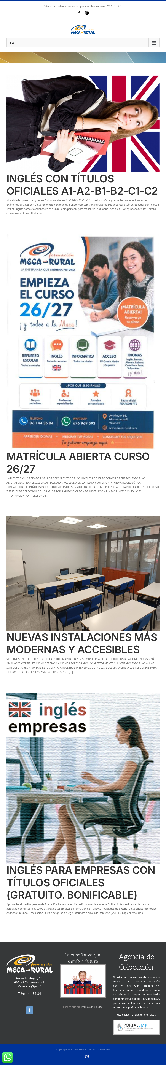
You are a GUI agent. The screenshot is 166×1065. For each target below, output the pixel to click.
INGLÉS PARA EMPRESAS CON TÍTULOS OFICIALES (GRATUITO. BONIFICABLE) (80, 882)
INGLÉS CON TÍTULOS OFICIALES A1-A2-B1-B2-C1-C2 (82, 184)
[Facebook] (29, 1010)
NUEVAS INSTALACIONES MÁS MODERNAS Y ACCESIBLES (81, 643)
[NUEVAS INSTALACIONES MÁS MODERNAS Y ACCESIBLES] (83, 573)
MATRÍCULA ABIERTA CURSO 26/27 (78, 462)
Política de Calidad (92, 1007)
